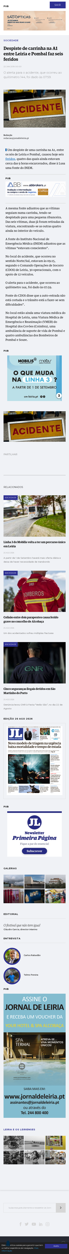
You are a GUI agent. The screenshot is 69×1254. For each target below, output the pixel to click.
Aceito (56, 1246)
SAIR (58, 5)
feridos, (10, 159)
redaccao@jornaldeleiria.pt (16, 138)
